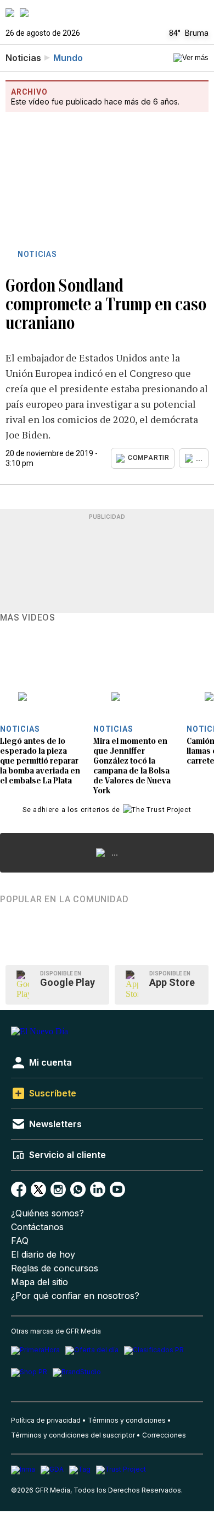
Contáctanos (37, 1227)
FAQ (20, 1241)
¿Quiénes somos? (47, 1213)
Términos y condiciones (127, 1420)
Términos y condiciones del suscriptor (73, 1435)
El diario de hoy (43, 1254)
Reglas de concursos (54, 1268)
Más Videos (27, 618)
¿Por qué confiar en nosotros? (75, 1296)
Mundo (68, 57)
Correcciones (164, 1435)
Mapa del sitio (39, 1282)
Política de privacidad (46, 1420)
